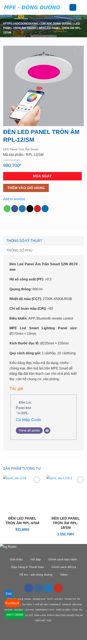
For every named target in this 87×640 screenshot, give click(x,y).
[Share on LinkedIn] (45, 208)
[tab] (43, 241)
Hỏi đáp (35, 559)
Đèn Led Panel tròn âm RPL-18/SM (66, 523)
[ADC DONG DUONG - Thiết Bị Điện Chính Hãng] (32, 7)
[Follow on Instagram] (38, 588)
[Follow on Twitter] (48, 588)
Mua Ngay (42, 176)
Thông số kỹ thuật (24, 241)
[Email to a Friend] (29, 208)
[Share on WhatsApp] (7, 208)
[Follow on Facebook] (28, 588)
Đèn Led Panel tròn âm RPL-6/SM (22, 520)
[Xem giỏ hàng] (82, 7)
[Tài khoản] (72, 7)
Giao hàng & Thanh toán (27, 567)
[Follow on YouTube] (58, 588)
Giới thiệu (16, 559)
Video (64, 574)
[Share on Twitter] (22, 208)
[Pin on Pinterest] (37, 208)
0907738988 (14, 614)
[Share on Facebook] (14, 208)
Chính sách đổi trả (64, 567)
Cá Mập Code (28, 419)
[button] (66, 7)
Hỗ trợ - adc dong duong (35, 574)
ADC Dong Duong (59, 23)
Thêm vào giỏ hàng (26, 188)
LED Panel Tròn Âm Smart (20, 149)
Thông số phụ (19, 250)
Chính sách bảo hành (62, 559)
